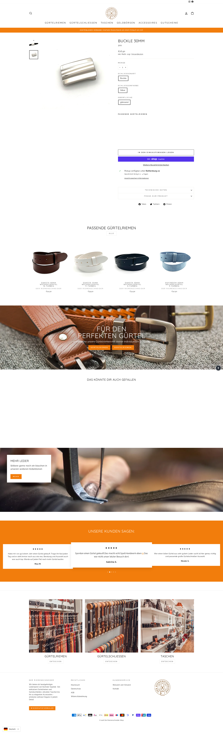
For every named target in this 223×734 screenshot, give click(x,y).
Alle (111, 233)
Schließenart (127, 73)
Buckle (123, 78)
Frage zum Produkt (156, 196)
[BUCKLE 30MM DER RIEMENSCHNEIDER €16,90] (124, 131)
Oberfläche (125, 97)
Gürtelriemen (55, 23)
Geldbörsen (126, 23)
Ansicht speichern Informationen (136, 178)
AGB (72, 693)
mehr (16, 476)
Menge (122, 63)
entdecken (56, 661)
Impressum (75, 685)
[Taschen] (167, 626)
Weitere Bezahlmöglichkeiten (156, 165)
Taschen (107, 23)
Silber (122, 90)
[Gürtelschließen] (111, 626)
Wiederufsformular (42, 708)
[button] (218, 368)
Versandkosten (137, 54)
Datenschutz (76, 689)
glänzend (124, 102)
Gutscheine (169, 23)
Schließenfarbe (128, 85)
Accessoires (148, 23)
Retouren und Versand (122, 685)
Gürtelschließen (83, 23)
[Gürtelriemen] (55, 626)
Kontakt (116, 689)
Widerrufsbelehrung (79, 696)
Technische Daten (156, 190)
